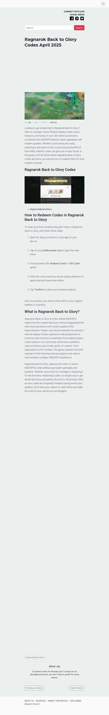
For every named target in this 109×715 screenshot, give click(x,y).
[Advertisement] (54, 70)
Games (53, 122)
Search (79, 27)
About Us (29, 701)
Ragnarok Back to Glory (35, 657)
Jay (30, 122)
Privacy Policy (32, 704)
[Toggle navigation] (103, 3)
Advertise (41, 701)
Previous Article (34, 688)
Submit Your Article (58, 701)
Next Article (77, 688)
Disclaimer (75, 701)
